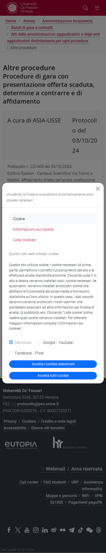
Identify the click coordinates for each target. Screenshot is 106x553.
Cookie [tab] (19, 218)
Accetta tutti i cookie (53, 376)
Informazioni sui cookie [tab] (33, 229)
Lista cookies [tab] (24, 240)
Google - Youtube (58, 342)
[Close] (98, 189)
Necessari (23, 342)
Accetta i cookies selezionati (53, 364)
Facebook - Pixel (29, 353)
